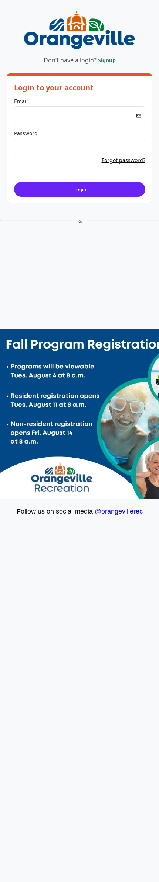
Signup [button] (107, 60)
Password (26, 133)
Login (79, 189)
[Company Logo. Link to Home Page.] (79, 47)
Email (21, 101)
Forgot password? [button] (123, 160)
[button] (79, 245)
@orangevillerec (119, 511)
